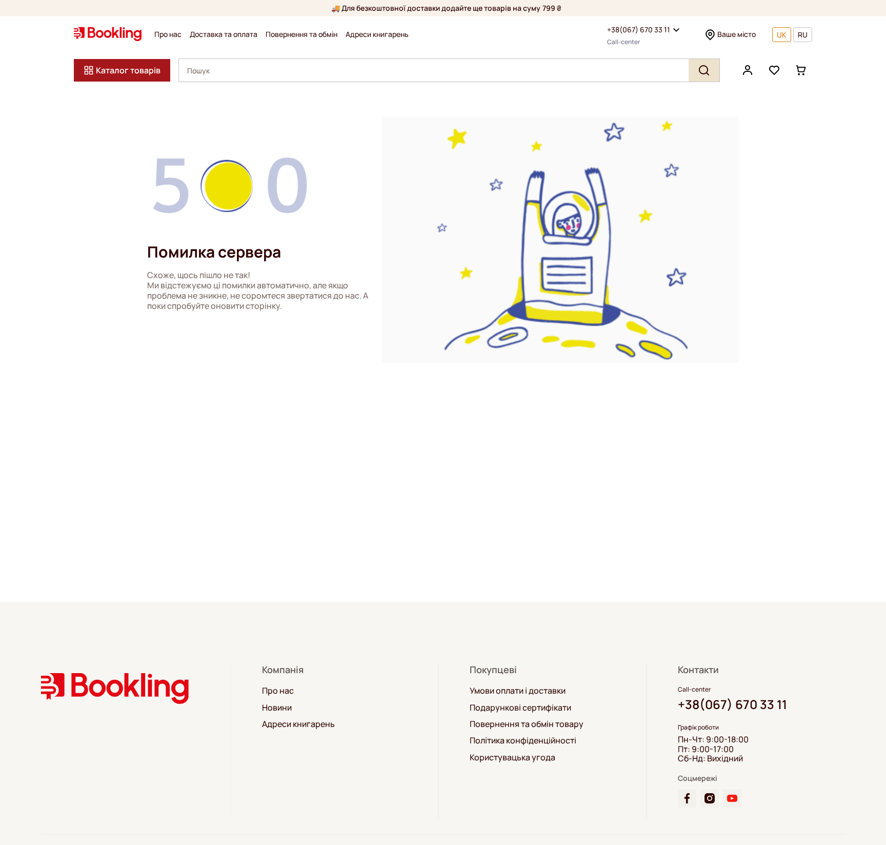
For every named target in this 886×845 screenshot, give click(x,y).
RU (803, 35)
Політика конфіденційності (523, 740)
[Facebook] (687, 798)
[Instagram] (709, 798)
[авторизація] (747, 70)
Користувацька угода (512, 757)
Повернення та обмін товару (526, 724)
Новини (277, 707)
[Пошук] (704, 70)
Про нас (168, 34)
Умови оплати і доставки (518, 690)
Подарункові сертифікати (520, 707)
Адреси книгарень (377, 34)
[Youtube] (732, 798)
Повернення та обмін (301, 34)
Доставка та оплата (223, 34)
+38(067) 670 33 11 (638, 29)
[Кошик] (801, 70)
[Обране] (774, 70)
